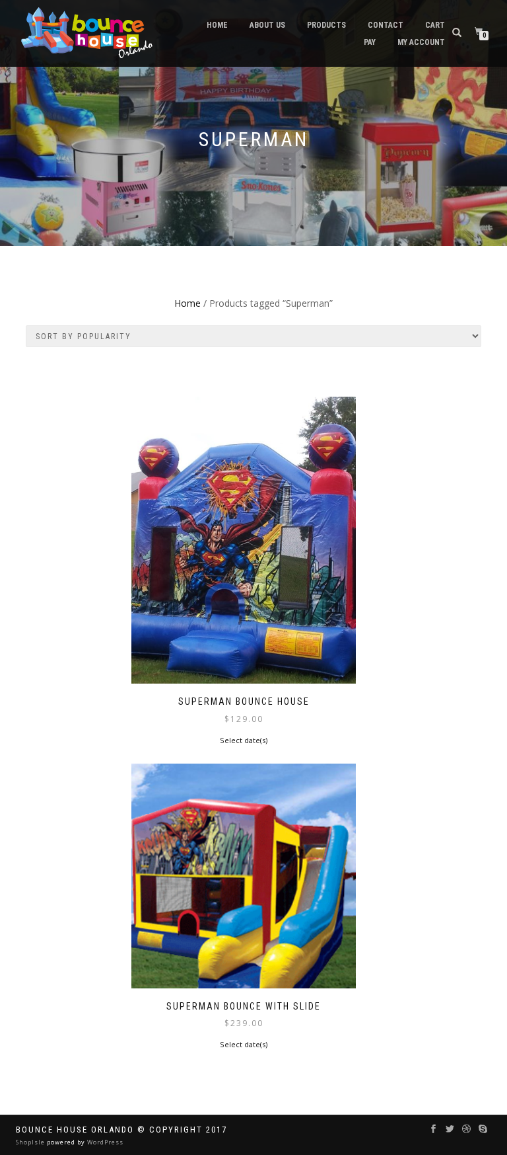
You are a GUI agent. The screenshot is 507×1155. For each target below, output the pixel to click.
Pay (370, 42)
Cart (435, 25)
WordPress (104, 1142)
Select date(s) (243, 740)
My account (421, 42)
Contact (385, 25)
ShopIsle (31, 1142)
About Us (267, 25)
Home (217, 25)
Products (326, 25)
